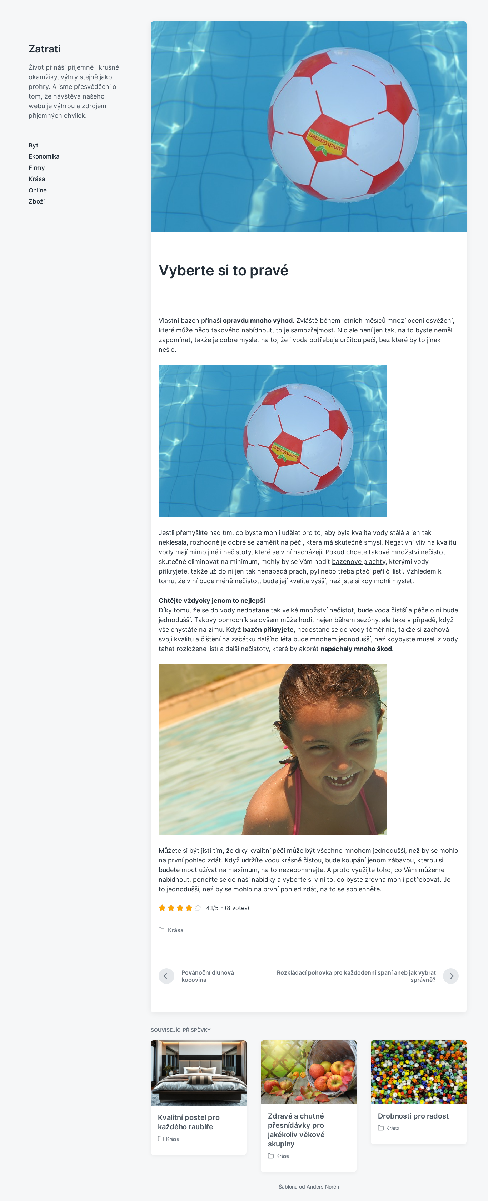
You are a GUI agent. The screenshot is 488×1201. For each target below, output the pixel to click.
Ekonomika (44, 156)
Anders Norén (323, 1187)
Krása (37, 178)
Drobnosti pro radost (413, 1116)
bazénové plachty (358, 561)
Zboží (37, 201)
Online (38, 190)
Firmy (37, 167)
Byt (33, 145)
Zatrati (45, 49)
